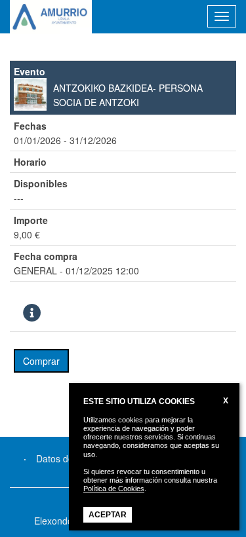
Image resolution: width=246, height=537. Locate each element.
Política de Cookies (113, 488)
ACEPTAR (108, 514)
